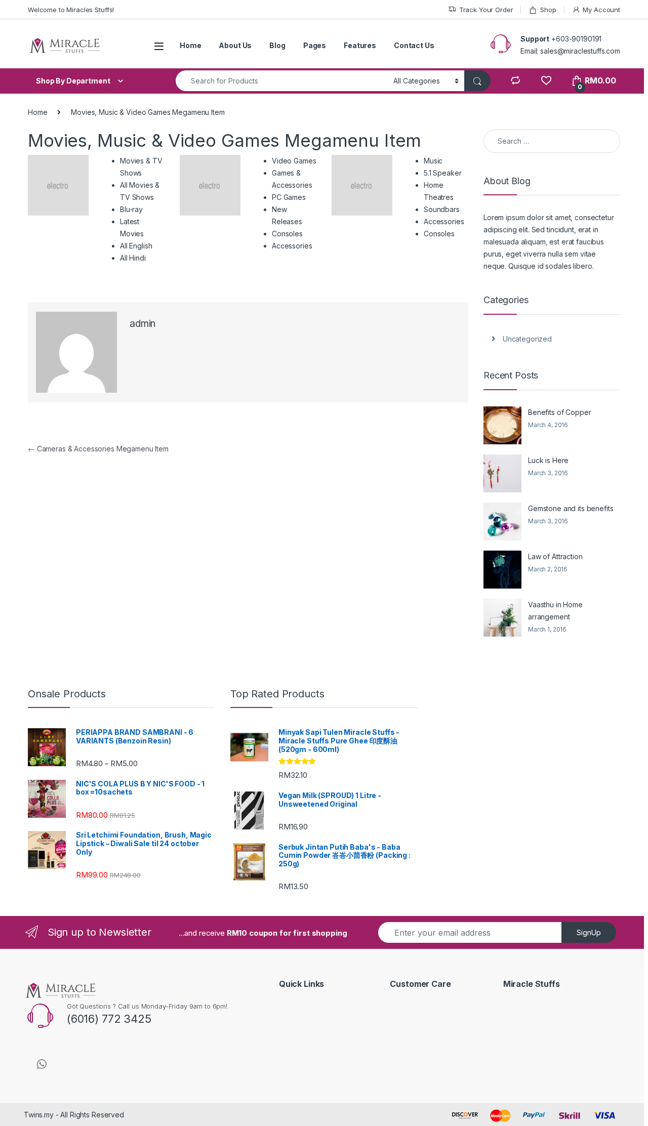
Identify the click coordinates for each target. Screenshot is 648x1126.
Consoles (287, 233)
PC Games (289, 197)
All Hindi (133, 258)
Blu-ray (131, 209)
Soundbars (442, 209)
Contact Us (414, 45)
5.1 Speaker (442, 173)
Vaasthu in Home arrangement (555, 610)
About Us (235, 45)
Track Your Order (486, 10)
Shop (548, 10)
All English (136, 245)
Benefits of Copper (559, 412)
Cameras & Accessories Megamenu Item (98, 448)
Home (190, 45)
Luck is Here (548, 460)
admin (142, 323)
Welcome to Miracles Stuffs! (71, 10)
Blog (277, 45)
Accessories (292, 245)
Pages (314, 45)
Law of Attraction (555, 556)
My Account (601, 10)
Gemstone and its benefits (571, 508)
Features (360, 45)
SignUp (589, 932)
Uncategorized (527, 339)
